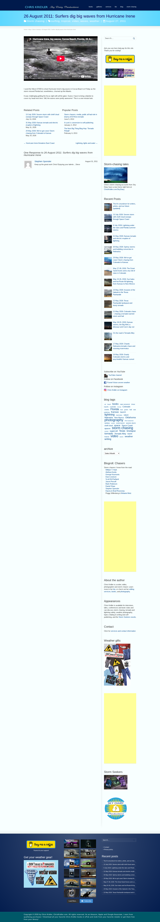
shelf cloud (108, 426)
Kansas (115, 412)
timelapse (131, 431)
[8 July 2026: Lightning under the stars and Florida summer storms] (108, 229)
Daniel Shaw (110, 486)
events (106, 409)
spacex (107, 428)
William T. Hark (111, 470)
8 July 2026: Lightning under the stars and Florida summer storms (124, 227)
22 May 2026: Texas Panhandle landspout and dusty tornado (122, 303)
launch (123, 412)
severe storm (131, 423)
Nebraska (108, 417)
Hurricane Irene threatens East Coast (39, 143)
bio (116, 7)
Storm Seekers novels (127, 617)
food (121, 409)
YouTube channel (115, 375)
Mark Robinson (111, 484)
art (105, 404)
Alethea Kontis (111, 472)
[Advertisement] (120, 120)
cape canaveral (125, 404)
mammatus (119, 415)
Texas (122, 431)
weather (94, 21)
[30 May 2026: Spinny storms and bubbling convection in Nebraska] (108, 250)
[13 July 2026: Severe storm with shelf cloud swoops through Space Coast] (108, 218)
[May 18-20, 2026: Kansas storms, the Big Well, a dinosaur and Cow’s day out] (108, 326)
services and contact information (123, 631)
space (117, 425)
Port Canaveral (129, 420)
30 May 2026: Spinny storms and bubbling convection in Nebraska (124, 249)
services (108, 7)
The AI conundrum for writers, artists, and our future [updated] (124, 206)
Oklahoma (130, 417)
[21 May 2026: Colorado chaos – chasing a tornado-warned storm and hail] (108, 315)
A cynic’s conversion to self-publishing (78, 123)
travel (130, 434)
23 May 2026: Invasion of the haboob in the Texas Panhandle (124, 292)
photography (113, 420)
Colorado (126, 407)
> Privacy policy (108, 849)
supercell (114, 431)
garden (126, 409)
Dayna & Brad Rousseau (115, 491)
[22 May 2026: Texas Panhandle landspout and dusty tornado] (108, 304)
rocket (113, 423)
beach (109, 404)
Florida (114, 409)
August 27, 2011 (116, 21)
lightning (109, 414)
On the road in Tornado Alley (123, 333)
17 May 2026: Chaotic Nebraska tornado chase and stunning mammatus (124, 346)
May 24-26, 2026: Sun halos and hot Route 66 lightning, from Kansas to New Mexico (124, 281)
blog (121, 7)
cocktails (113, 407)
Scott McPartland (112, 479)
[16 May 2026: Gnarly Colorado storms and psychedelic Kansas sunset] (108, 358)
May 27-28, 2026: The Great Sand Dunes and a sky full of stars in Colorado (124, 270)
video (75, 21)
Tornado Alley (120, 434)
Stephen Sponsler (43, 161)
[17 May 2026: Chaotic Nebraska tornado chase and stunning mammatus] (108, 347)
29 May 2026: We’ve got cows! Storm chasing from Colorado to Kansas (123, 260)
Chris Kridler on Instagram (117, 390)
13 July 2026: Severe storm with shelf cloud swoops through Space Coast (123, 216)
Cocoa (119, 407)
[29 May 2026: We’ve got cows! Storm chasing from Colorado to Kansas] (108, 261)
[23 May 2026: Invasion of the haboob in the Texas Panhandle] (108, 293)
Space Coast (127, 426)
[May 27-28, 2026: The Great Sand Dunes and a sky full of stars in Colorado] (108, 272)
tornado (108, 433)
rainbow (107, 423)
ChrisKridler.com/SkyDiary (114, 189)
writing (107, 439)
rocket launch (120, 423)
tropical (65, 21)
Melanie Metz (126, 493)
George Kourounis (112, 474)
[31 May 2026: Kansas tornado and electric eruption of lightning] (108, 239)
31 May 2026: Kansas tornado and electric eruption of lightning (124, 238)
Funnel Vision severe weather (118, 382)
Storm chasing (36, 21)
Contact (106, 847)
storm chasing (131, 7)
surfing (55, 21)
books (91, 7)
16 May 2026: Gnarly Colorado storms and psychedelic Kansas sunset (123, 356)
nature (126, 415)
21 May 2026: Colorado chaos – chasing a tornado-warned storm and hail (124, 313)
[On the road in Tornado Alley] (108, 336)
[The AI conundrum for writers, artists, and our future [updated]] (108, 207)
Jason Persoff (111, 481)
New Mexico (119, 418)
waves (84, 21)
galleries (99, 7)
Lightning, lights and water (87, 143)
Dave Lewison (111, 477)
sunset (106, 431)
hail (131, 409)
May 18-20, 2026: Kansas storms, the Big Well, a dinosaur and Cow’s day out (123, 324)
